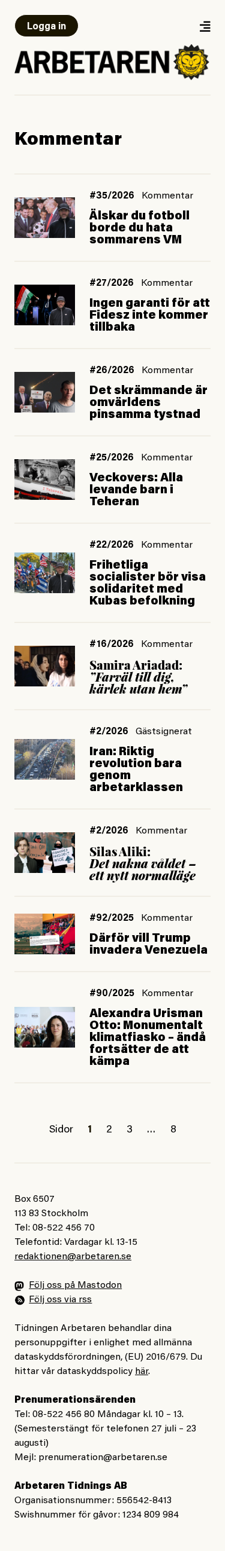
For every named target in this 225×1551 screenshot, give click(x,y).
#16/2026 (111, 644)
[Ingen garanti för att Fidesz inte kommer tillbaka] (44, 305)
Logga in (46, 27)
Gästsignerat (164, 732)
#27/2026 (111, 283)
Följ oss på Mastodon (75, 1285)
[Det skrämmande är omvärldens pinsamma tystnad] (44, 392)
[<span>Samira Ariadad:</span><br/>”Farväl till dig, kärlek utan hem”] (44, 666)
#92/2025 (111, 918)
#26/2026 (111, 370)
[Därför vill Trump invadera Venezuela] (44, 934)
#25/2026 (111, 458)
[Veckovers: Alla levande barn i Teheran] (44, 479)
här (141, 1371)
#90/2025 (111, 994)
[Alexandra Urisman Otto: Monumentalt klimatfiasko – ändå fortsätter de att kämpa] (44, 1027)
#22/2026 (111, 545)
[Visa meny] (205, 26)
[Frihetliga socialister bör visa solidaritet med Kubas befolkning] (44, 572)
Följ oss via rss (60, 1300)
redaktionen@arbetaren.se (72, 1257)
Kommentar (167, 196)
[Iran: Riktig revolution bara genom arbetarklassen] (44, 759)
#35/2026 (111, 196)
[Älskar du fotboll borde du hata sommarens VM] (44, 217)
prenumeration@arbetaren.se (102, 1458)
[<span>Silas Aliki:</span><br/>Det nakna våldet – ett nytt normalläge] (44, 852)
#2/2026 (108, 732)
